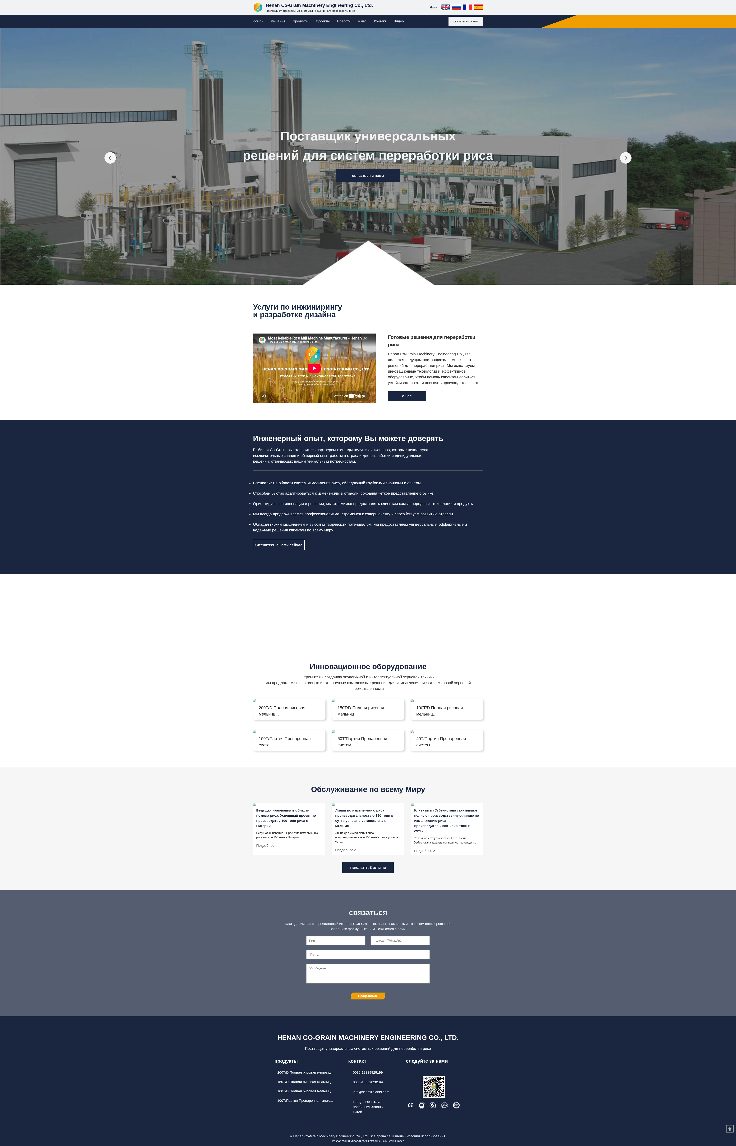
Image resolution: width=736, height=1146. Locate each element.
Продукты (300, 21)
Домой (258, 21)
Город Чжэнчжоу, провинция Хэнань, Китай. (368, 1107)
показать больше (368, 867)
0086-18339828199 (368, 1072)
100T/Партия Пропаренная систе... (305, 1101)
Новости (344, 21)
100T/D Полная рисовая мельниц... (305, 1091)
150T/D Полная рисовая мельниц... (305, 1082)
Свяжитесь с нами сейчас (278, 545)
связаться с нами (465, 21)
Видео (399, 21)
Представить (368, 996)
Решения (278, 21)
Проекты (323, 21)
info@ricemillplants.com (371, 1092)
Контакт (380, 21)
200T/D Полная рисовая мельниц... (305, 1072)
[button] (110, 158)
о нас (362, 21)
